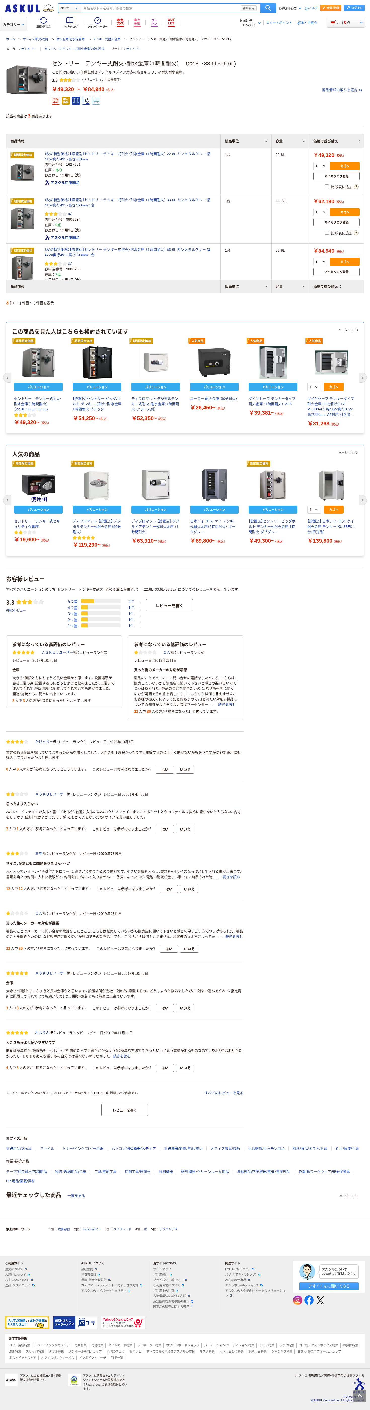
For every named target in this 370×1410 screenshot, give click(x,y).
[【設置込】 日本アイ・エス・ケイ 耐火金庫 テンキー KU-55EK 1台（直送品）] (331, 485)
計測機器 (166, 1172)
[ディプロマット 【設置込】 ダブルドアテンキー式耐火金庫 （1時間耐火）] (155, 485)
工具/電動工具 (105, 1172)
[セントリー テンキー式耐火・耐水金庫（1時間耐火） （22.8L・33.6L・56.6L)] (38, 362)
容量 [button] (279, 286)
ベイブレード (122, 1229)
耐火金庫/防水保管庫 (71, 39)
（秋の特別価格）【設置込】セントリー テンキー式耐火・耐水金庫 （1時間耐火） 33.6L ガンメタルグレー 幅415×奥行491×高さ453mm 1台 (128, 202)
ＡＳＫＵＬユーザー (57, 652)
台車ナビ (136, 1351)
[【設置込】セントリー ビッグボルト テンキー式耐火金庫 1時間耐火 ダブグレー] (273, 485)
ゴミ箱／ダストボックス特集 (318, 1345)
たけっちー (44, 742)
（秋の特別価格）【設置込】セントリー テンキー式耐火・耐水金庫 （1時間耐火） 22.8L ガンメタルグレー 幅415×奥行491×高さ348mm (128, 156)
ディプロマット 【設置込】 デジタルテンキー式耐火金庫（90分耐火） (97, 526)
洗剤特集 (15, 1351)
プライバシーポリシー (168, 1280)
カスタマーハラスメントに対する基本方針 (109, 1285)
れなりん (42, 1033)
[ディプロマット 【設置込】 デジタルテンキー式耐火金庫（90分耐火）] (97, 485)
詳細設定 (249, 8)
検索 (268, 8)
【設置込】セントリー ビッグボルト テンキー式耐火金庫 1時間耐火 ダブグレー (272, 526)
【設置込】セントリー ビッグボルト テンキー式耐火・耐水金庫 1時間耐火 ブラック (97, 404)
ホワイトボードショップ (182, 1345)
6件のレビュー (16, 610)
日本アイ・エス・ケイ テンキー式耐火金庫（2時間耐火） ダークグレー (213, 526)
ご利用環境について (166, 1285)
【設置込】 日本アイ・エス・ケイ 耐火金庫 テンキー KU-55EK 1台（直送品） (331, 526)
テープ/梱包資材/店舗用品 (26, 1172)
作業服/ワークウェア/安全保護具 (324, 1172)
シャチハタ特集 (281, 1351)
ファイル (47, 1149)
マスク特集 (207, 1351)
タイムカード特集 (120, 1345)
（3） (70, 263)
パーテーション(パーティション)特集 (229, 1345)
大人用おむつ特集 (231, 1351)
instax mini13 (92, 1229)
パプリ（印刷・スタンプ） (241, 1275)
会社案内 (87, 1269)
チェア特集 (266, 1345)
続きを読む (227, 705)
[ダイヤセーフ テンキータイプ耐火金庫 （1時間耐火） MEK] (273, 362)
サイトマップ (162, 1269)
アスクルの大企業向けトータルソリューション (255, 1293)
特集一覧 (117, 1358)
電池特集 (97, 1345)
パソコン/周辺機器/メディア (134, 1149)
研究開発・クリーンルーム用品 (205, 1172)
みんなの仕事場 (235, 1280)
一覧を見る (76, 1196)
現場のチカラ (116, 1351)
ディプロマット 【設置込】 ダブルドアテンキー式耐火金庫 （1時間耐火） (155, 526)
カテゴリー (11, 25)
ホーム (10, 39)
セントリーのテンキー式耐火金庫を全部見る (75, 49)
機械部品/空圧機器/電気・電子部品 (263, 1172)
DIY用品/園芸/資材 (20, 1181)
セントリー (28, 49)
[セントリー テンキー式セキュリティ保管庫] (38, 485)
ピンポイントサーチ (92, 1358)
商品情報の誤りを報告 (340, 90)
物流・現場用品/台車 (70, 1172)
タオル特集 (56, 1351)
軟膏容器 (64, 1229)
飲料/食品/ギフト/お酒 (310, 1149)
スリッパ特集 (35, 1351)
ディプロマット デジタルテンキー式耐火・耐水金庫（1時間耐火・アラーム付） (155, 404)
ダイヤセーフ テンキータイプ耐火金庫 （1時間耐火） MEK (272, 401)
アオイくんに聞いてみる (329, 1286)
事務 (38, 853)
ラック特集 (286, 1345)
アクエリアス (169, 1229)
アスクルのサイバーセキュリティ (103, 1291)
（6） (70, 214)
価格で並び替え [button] (325, 286)
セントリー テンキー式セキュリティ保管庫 (37, 524)
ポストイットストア (22, 1358)
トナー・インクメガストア (52, 1345)
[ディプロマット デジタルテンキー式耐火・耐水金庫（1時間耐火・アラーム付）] (155, 362)
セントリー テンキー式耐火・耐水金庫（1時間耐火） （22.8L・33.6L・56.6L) (38, 404)
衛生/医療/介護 (347, 1149)
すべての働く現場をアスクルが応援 (170, 1351)
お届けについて (15, 1275)
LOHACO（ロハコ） (237, 1269)
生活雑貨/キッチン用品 (266, 1149)
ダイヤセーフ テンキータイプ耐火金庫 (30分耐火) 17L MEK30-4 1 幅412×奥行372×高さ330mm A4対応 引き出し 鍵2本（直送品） (330, 407)
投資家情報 (88, 1275)
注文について (14, 1269)
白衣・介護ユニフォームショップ (319, 1351)
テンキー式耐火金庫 (106, 39)
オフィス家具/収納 (35, 39)
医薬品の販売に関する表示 (171, 1307)
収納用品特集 (257, 1351)
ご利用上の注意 (163, 1291)
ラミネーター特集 (149, 1345)
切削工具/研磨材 (138, 1172)
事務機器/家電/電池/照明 (183, 1149)
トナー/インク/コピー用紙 (82, 1149)
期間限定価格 (23, 155)
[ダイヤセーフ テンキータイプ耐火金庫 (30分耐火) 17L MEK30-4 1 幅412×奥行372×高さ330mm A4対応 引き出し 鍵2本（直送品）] (331, 362)
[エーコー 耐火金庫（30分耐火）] (214, 362)
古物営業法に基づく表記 (169, 1296)
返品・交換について (18, 1285)
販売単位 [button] (232, 286)
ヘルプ (313, 8)
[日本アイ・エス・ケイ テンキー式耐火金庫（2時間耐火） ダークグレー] (214, 485)
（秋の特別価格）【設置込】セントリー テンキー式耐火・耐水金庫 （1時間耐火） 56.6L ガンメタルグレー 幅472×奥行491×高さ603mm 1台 (128, 252)
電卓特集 (81, 1345)
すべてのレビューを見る (224, 1093)
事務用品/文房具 (19, 1149)
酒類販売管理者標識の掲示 (171, 1301)
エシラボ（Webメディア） (241, 1285)
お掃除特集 (350, 1345)
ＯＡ (166, 652)
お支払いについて (17, 1280)
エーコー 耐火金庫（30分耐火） (213, 399)
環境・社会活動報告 (94, 1280)
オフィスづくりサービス (57, 1358)
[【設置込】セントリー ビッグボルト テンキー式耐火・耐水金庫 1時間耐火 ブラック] (97, 362)
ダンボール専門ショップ (85, 1351)
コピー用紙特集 (19, 1345)
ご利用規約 (160, 1275)
